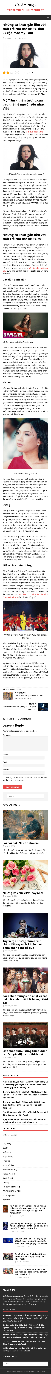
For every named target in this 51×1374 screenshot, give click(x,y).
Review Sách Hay (10, 1169)
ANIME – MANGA (10, 1135)
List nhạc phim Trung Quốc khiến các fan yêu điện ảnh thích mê (25, 1052)
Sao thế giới (8, 1178)
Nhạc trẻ (6, 1161)
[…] (46, 853)
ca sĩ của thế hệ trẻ (34, 132)
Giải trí (5, 1148)
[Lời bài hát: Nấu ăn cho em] (25, 838)
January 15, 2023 (11, 38)
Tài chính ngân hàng (11, 1187)
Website (6, 769)
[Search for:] (25, 796)
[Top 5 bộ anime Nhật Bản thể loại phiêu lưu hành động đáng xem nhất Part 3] (8, 1258)
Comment (7, 735)
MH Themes (41, 1371)
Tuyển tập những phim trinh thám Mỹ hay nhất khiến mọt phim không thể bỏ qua (22, 944)
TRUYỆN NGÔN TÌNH (12, 1191)
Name (5, 754)
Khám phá (7, 1152)
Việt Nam (6, 1199)
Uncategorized (9, 1195)
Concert (6, 1139)
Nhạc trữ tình (8, 1165)
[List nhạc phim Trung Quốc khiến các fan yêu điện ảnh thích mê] (25, 1046)
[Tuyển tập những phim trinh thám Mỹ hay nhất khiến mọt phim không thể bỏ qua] (25, 936)
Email (5, 762)
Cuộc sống (7, 1143)
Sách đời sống (9, 1174)
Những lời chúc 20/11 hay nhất (23, 893)
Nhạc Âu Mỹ (8, 1156)
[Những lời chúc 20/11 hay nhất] (25, 888)
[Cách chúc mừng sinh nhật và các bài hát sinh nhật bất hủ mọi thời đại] (25, 991)
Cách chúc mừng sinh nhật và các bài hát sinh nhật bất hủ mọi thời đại (25, 999)
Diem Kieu (25, 38)
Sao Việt (6, 1182)
